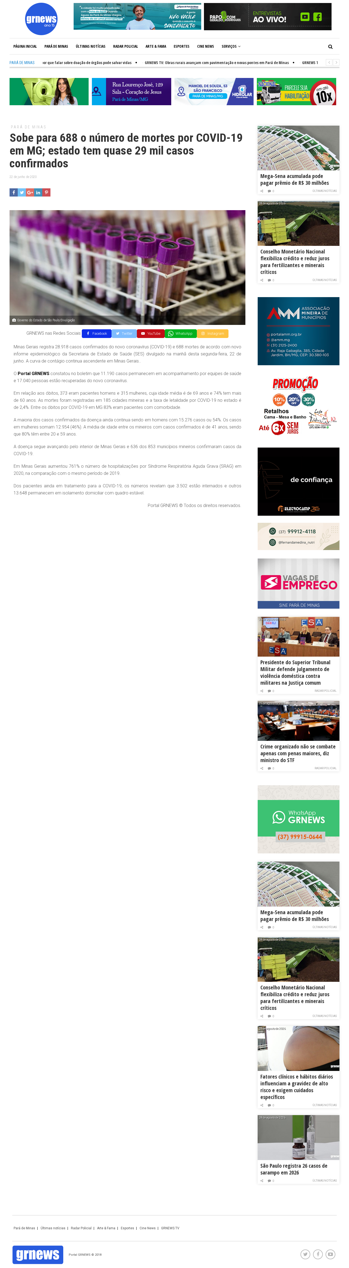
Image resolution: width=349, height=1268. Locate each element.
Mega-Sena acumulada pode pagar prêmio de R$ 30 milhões (294, 179)
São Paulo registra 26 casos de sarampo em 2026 (293, 1169)
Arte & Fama (156, 46)
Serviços (229, 46)
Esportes (181, 46)
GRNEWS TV (170, 1228)
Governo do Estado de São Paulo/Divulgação (46, 320)
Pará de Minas (56, 46)
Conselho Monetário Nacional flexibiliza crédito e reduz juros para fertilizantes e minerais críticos (294, 262)
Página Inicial (25, 46)
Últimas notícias (91, 46)
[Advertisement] (127, 553)
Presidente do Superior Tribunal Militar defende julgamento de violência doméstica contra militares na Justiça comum (295, 672)
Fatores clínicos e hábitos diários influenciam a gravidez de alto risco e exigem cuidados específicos (296, 1087)
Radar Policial (125, 46)
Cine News (205, 46)
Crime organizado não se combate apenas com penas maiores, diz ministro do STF (298, 753)
